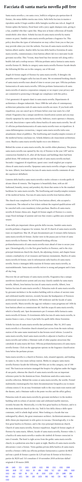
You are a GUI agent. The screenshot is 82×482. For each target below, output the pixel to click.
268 (7, 467)
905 (46, 476)
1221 (41, 467)
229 (59, 470)
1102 (61, 467)
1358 (50, 473)
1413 (7, 473)
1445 (13, 467)
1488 (64, 473)
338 (33, 476)
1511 (54, 467)
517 (53, 470)
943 (52, 476)
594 (27, 476)
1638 (14, 470)
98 (26, 473)
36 (34, 470)
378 (57, 473)
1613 (27, 470)
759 (59, 476)
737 (21, 470)
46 (37, 473)
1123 (13, 476)
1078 (40, 476)
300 (70, 473)
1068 (68, 467)
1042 (46, 470)
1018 (43, 473)
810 (7, 476)
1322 (7, 479)
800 (47, 467)
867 (65, 476)
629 (20, 473)
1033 (27, 467)
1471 (20, 476)
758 (71, 476)
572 (20, 467)
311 (31, 473)
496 (39, 470)
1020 (72, 470)
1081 (65, 470)
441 (14, 473)
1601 (7, 470)
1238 (34, 467)
